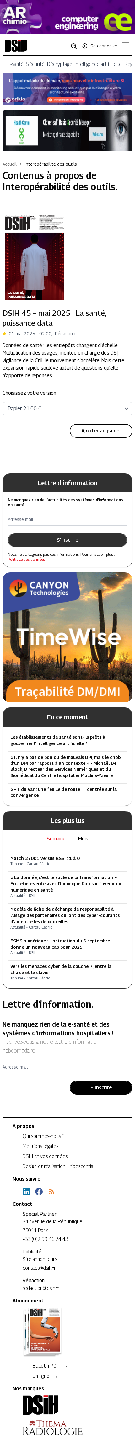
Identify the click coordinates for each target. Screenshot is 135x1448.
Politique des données (26, 559)
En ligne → (45, 1376)
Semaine (56, 839)
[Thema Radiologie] (67, 1427)
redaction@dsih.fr (41, 1288)
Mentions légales (40, 1146)
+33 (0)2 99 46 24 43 (45, 1239)
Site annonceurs (40, 1259)
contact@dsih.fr (39, 1268)
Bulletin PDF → (50, 1366)
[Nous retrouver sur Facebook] (39, 1191)
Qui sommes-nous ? (43, 1136)
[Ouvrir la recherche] (76, 45)
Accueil (10, 164)
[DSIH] (67, 1405)
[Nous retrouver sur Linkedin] (26, 1191)
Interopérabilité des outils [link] (51, 164)
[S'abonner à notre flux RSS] (51, 1191)
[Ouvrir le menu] (124, 47)
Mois (83, 839)
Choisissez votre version (29, 393)
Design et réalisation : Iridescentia (58, 1166)
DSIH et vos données (45, 1156)
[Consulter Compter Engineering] (67, 17)
